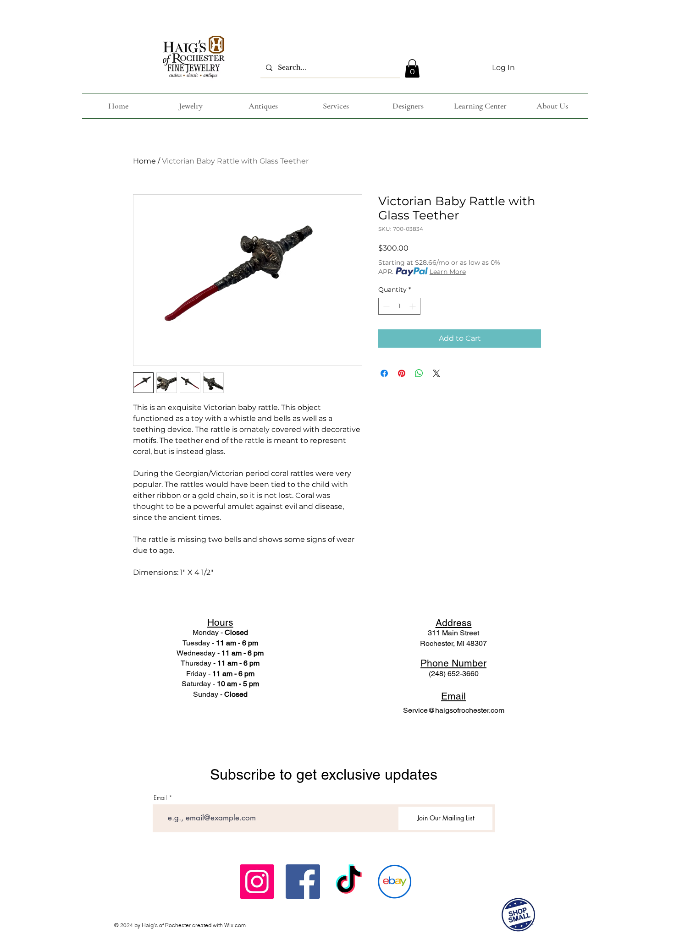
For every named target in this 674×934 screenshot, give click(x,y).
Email (160, 798)
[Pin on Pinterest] (401, 373)
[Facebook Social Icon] (303, 881)
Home (144, 161)
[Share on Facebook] (384, 373)
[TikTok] (348, 881)
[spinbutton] (399, 306)
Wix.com (235, 925)
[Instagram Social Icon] (257, 881)
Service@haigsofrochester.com (453, 710)
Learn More (448, 272)
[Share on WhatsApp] (419, 373)
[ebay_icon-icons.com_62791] (394, 881)
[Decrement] (385, 306)
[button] (412, 68)
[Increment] (413, 306)
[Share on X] (436, 373)
